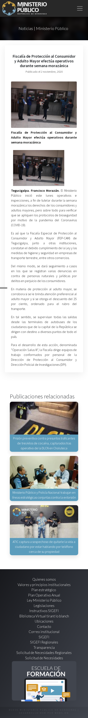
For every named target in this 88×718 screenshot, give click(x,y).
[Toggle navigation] (80, 8)
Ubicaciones (44, 621)
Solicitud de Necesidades (44, 658)
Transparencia (44, 647)
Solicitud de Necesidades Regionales (44, 652)
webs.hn (62, 713)
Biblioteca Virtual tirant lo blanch (44, 616)
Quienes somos (44, 579)
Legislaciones (44, 605)
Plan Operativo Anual (44, 595)
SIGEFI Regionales (44, 642)
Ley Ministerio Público (44, 600)
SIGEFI (44, 637)
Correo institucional (44, 632)
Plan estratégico (44, 590)
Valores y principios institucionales (44, 585)
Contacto (44, 626)
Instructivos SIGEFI (44, 611)
